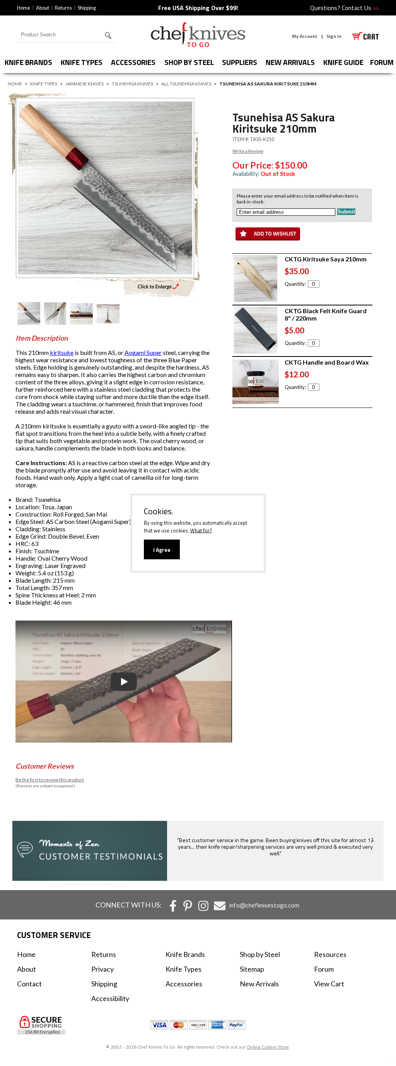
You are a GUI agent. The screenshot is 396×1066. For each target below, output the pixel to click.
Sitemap (252, 969)
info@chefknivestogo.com (264, 905)
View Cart (329, 983)
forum (382, 62)
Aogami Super (143, 352)
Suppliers (239, 62)
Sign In (333, 36)
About (42, 8)
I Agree (162, 549)
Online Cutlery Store (268, 1047)
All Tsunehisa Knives (186, 84)
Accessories (133, 62)
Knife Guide (343, 62)
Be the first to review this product (49, 780)
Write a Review (247, 151)
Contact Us (360, 7)
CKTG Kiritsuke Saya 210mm (326, 259)
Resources (330, 954)
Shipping (87, 8)
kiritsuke (61, 352)
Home (23, 8)
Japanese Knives (84, 84)
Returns (63, 8)
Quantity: (295, 284)
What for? (201, 530)
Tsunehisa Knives (132, 84)
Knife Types (81, 62)
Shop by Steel (189, 62)
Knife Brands (28, 62)
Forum (324, 969)
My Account (304, 36)
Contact (29, 983)
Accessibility (110, 998)
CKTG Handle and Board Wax (327, 362)
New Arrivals (290, 62)
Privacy (102, 969)
